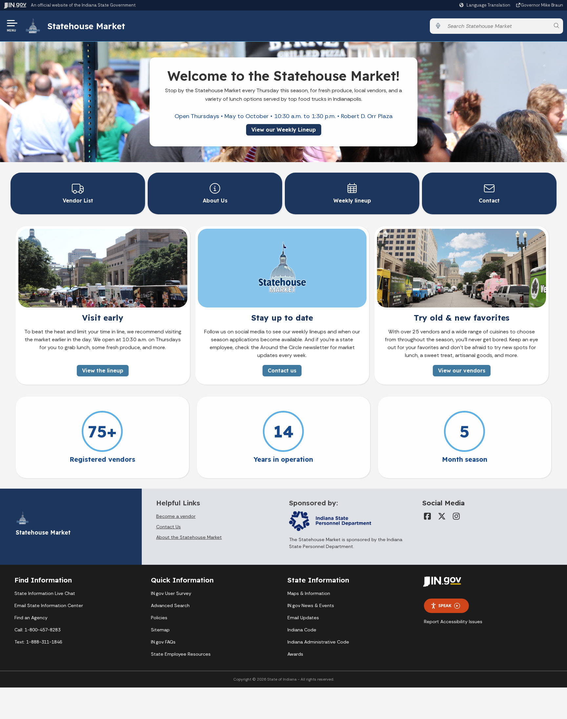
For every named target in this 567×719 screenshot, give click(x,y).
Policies (159, 618)
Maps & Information (308, 593)
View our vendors (461, 370)
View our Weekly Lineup (283, 129)
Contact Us (168, 527)
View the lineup (102, 370)
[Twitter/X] (442, 516)
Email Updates (303, 618)
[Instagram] (456, 516)
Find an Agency (31, 618)
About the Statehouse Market (189, 537)
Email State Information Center (48, 605)
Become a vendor (176, 516)
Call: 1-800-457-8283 (37, 630)
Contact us (282, 370)
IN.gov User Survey (171, 593)
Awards (295, 654)
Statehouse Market (86, 26)
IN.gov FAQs (163, 642)
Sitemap (160, 630)
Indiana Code (301, 630)
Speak (445, 605)
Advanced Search (170, 605)
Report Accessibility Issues (453, 621)
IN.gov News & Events (310, 605)
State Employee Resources (181, 654)
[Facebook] (427, 516)
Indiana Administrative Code (318, 642)
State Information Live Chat (44, 593)
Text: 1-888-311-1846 (38, 642)
